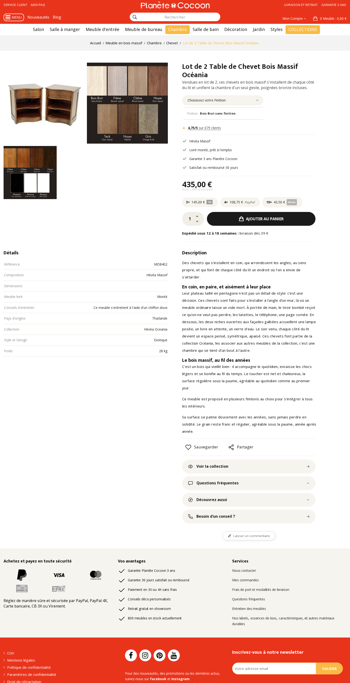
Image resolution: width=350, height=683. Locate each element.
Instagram (180, 679)
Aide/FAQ (38, 5)
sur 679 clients (204, 128)
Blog (57, 17)
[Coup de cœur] (188, 447)
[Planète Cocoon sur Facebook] (131, 655)
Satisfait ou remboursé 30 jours (213, 167)
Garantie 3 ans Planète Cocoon (213, 158)
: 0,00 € (333, 18)
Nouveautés (38, 17)
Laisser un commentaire (251, 536)
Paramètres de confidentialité (31, 674)
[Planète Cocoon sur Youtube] (174, 655)
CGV (10, 653)
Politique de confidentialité (29, 667)
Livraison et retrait (301, 5)
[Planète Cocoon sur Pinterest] (159, 655)
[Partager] (231, 447)
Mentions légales (21, 660)
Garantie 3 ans (333, 5)
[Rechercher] (134, 17)
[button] (330, 18)
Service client (15, 5)
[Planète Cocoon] (175, 5)
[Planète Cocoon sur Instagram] (145, 655)
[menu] (222, 100)
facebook (158, 679)
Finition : (211, 113)
